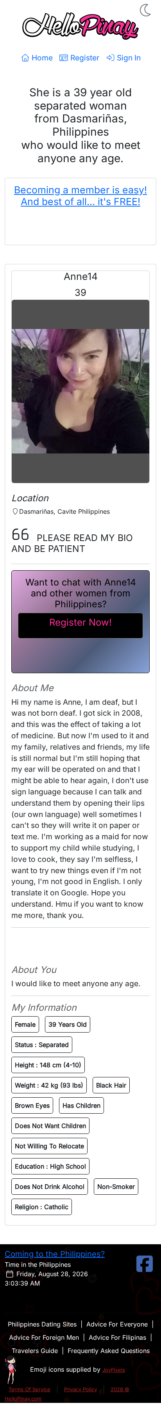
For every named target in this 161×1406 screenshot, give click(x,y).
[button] (146, 10)
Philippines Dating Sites (42, 1324)
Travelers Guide (35, 1351)
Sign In (128, 57)
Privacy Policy (80, 1389)
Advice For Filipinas (117, 1337)
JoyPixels (113, 1370)
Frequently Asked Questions (109, 1351)
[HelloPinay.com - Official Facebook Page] (144, 1268)
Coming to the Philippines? (55, 1254)
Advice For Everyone (117, 1324)
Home (41, 57)
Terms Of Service (29, 1389)
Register (83, 57)
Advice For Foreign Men (44, 1337)
